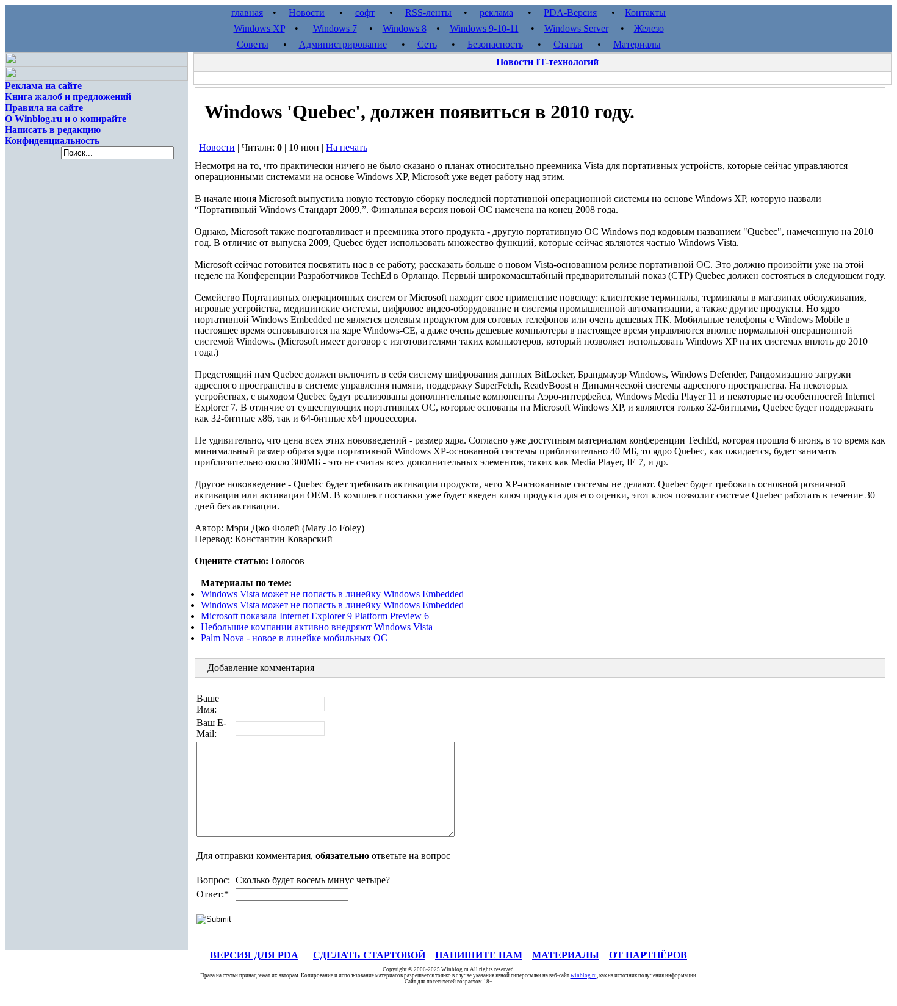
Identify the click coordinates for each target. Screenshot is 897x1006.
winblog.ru (584, 975)
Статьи (568, 44)
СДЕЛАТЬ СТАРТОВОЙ (369, 955)
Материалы (637, 44)
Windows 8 (405, 28)
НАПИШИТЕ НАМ (478, 955)
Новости (307, 12)
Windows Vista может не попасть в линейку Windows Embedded (332, 594)
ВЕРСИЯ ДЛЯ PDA (254, 955)
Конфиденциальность (52, 140)
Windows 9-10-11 (484, 28)
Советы (252, 44)
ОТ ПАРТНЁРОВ (648, 955)
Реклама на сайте (43, 86)
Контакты (645, 12)
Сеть (427, 44)
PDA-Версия (570, 12)
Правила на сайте (44, 107)
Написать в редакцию (53, 129)
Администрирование (343, 44)
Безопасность (495, 44)
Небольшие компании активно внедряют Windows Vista (317, 627)
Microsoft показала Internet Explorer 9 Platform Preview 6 (315, 616)
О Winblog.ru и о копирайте (65, 118)
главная (247, 12)
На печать (346, 147)
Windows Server (576, 28)
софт (365, 12)
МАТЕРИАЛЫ (565, 955)
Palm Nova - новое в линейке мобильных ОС (294, 638)
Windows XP (259, 28)
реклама (496, 12)
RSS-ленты (428, 12)
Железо (649, 28)
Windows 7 (335, 28)
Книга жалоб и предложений (68, 97)
